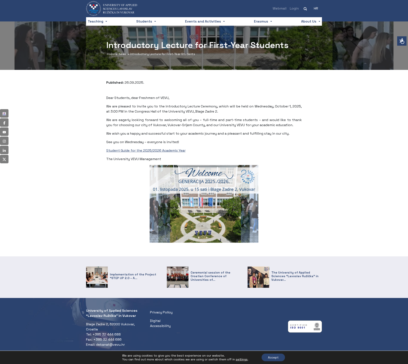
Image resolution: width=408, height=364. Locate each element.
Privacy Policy (161, 312)
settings (242, 359)
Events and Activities (203, 21)
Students (144, 21)
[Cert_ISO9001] (305, 327)
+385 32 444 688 (106, 334)
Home (111, 54)
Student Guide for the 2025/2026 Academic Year (146, 150)
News (122, 54)
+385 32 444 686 (107, 339)
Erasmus (261, 21)
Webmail (279, 8)
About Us (308, 21)
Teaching (95, 21)
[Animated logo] (114, 8)
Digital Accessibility (160, 323)
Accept (273, 357)
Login (294, 8)
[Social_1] (4, 113)
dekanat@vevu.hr (110, 344)
